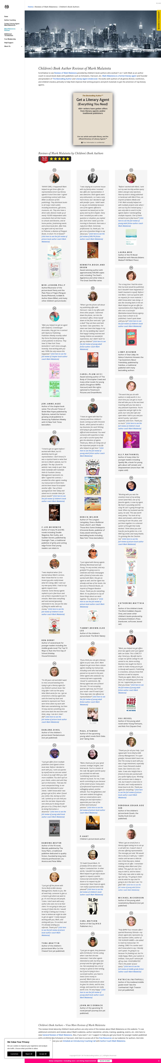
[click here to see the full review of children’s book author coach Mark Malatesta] (54, 498)
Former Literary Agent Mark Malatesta (11, 24)
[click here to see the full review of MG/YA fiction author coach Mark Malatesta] (92, 236)
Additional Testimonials (8, 34)
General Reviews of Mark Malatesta (57, 1035)
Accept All (42, 1054)
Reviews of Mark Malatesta (65, 73)
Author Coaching (10, 20)
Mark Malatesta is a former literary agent (119, 76)
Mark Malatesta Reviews (9, 29)
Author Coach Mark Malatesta (112, 1041)
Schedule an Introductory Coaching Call (79, 1041)
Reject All (29, 1054)
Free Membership (10, 39)
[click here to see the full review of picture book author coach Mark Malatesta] (54, 239)
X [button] (158, 1061)
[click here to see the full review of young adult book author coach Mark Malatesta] (54, 814)
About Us (7, 46)
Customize (14, 1054)
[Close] (50, 1040)
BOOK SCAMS (105, 1061)
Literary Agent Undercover (87, 79)
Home (6, 16)
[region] (28, 1048)
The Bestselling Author (62, 79)
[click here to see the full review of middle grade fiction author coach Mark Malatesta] (131, 969)
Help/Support (8, 43)
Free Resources (105, 1038)
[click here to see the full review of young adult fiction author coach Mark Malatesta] (129, 887)
